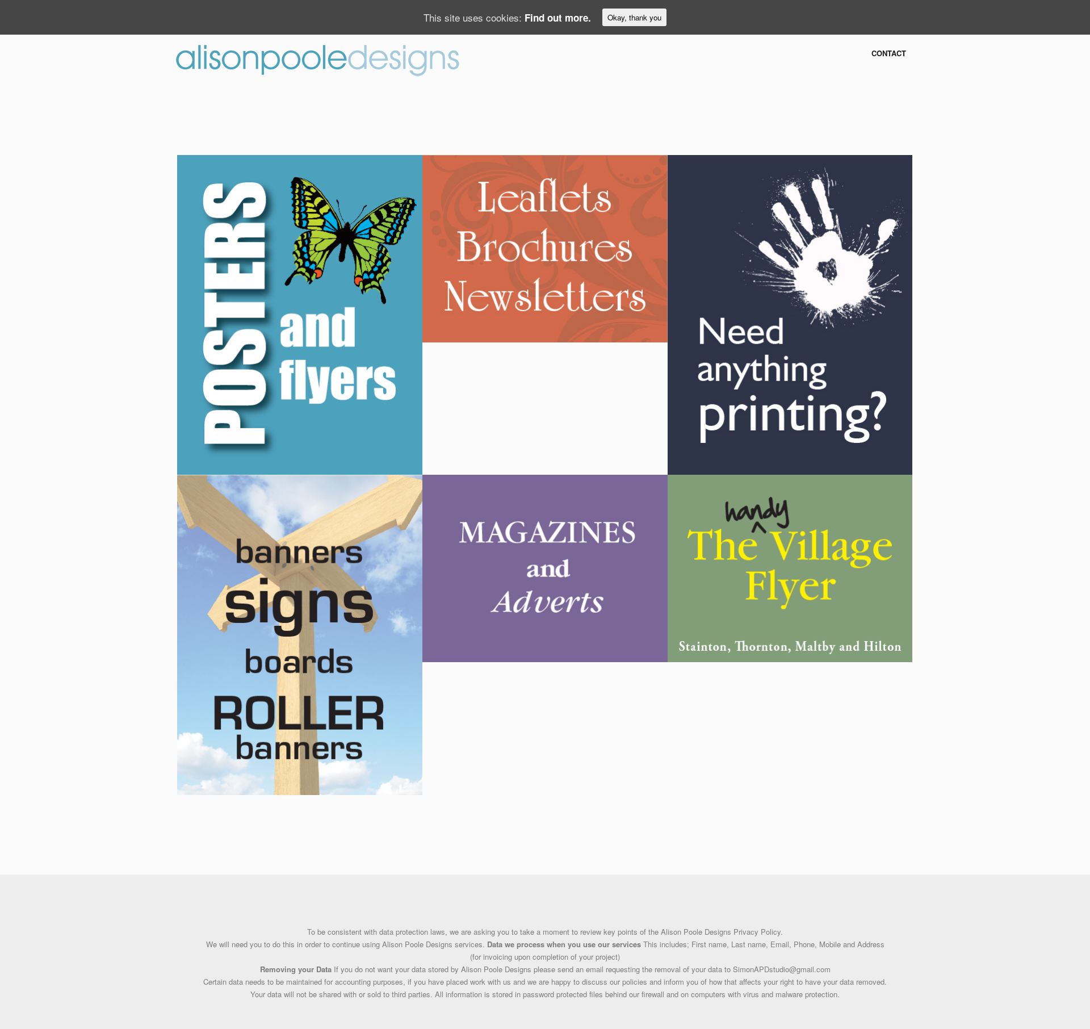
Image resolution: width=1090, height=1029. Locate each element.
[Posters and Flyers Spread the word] (299, 313)
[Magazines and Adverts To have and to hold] (545, 567)
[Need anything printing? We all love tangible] (790, 313)
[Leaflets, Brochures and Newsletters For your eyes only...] (545, 247)
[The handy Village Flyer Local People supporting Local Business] (790, 567)
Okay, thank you (634, 17)
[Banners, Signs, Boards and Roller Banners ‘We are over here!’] (299, 634)
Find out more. (558, 17)
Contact (888, 53)
